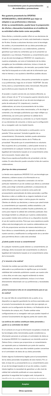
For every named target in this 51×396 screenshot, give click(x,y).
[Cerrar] (48, 7)
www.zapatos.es (16, 174)
